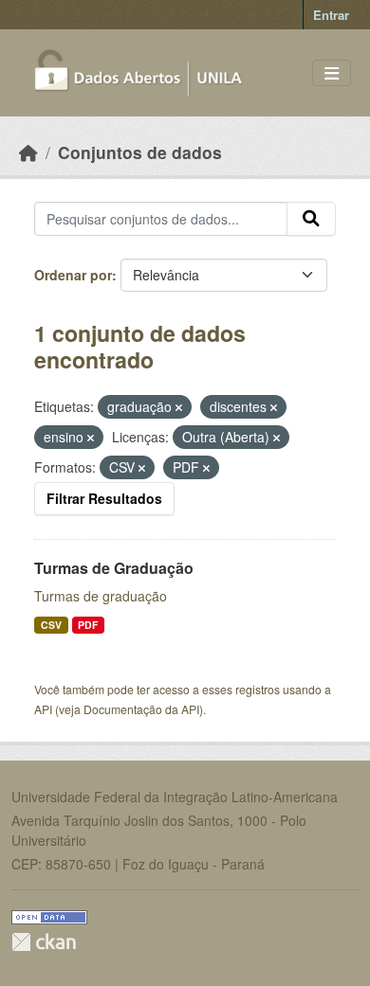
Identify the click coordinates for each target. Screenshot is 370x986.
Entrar (331, 15)
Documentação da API (141, 709)
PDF (88, 625)
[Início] (28, 152)
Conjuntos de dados (140, 152)
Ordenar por (73, 274)
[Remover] (179, 407)
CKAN (43, 942)
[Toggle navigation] (331, 73)
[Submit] (311, 219)
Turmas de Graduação (114, 568)
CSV (51, 625)
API (43, 709)
